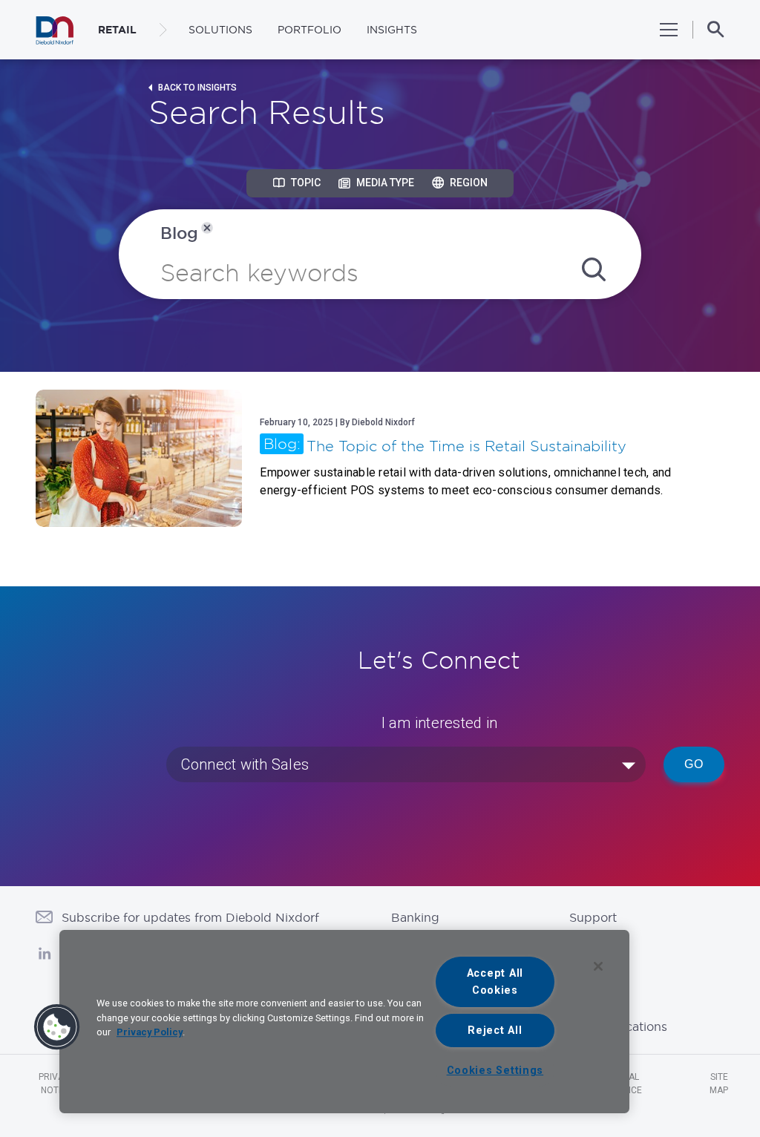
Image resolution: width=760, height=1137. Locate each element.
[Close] (598, 966)
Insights (392, 29)
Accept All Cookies (495, 982)
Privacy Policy (150, 1032)
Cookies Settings (495, 1070)
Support (593, 917)
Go (694, 764)
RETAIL (117, 29)
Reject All (495, 1030)
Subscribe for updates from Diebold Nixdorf (190, 917)
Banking (415, 917)
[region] (344, 1021)
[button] (57, 1027)
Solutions (220, 29)
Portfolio (309, 29)
